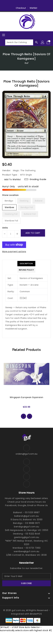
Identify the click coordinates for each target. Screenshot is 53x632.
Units (5, 228)
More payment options (14, 251)
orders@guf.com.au (27, 453)
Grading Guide (38, 179)
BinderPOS (36, 613)
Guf (26, 63)
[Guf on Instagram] (29, 3)
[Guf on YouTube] (35, 3)
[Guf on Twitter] (23, 3)
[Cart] (49, 42)
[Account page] (43, 42)
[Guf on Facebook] (18, 3)
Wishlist (33, 7)
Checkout (21, 7)
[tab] (26, 263)
